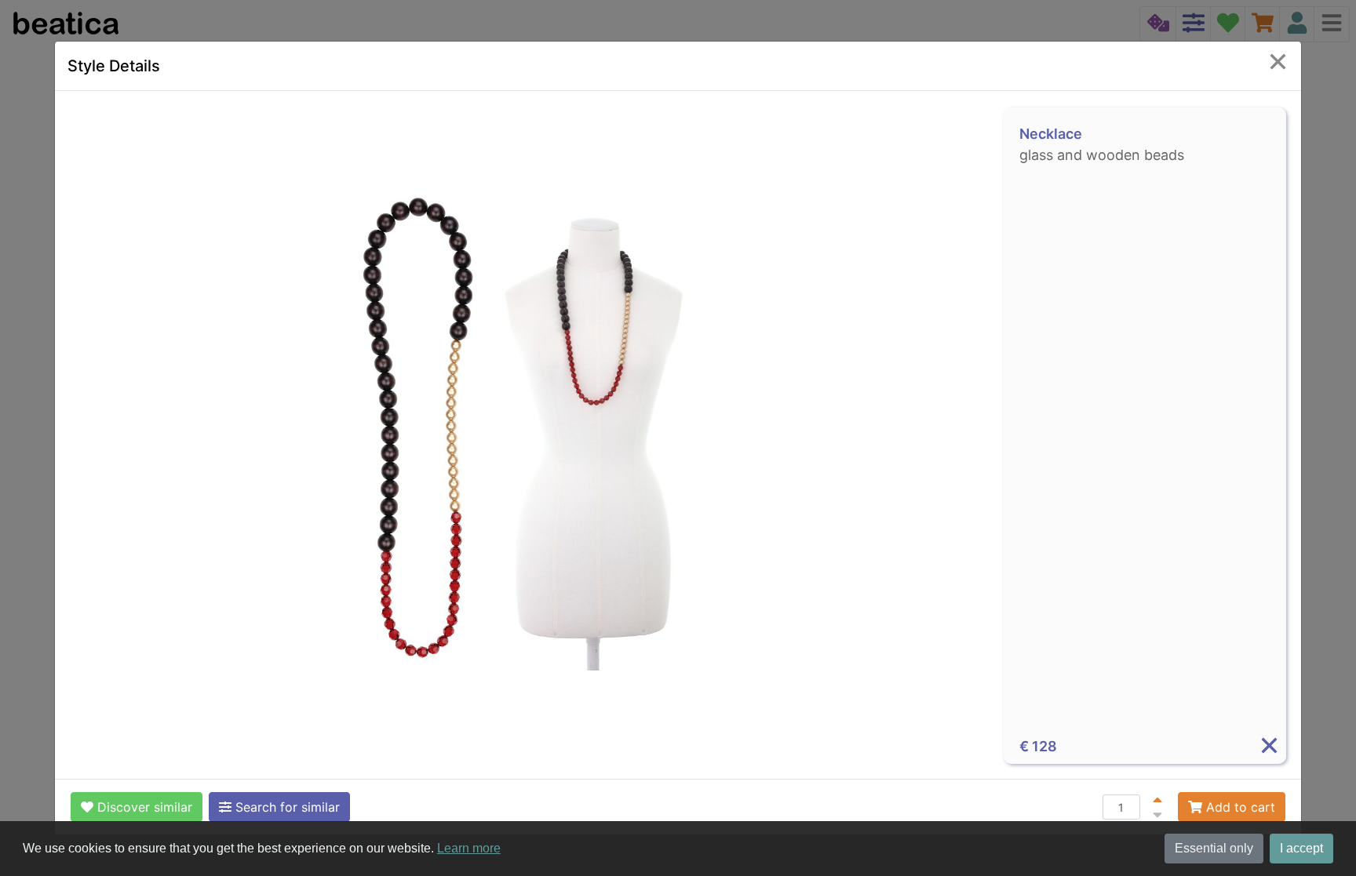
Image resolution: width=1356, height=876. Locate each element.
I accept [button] (1301, 848)
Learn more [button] (469, 848)
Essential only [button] (1214, 848)
